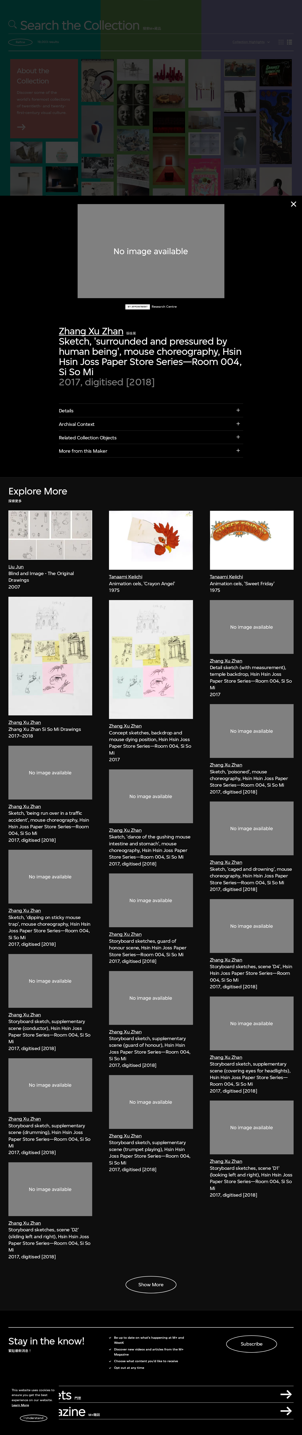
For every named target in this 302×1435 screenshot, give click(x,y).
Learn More (20, 1405)
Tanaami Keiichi (125, 576)
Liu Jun (16, 567)
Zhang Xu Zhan (91, 331)
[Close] (293, 204)
